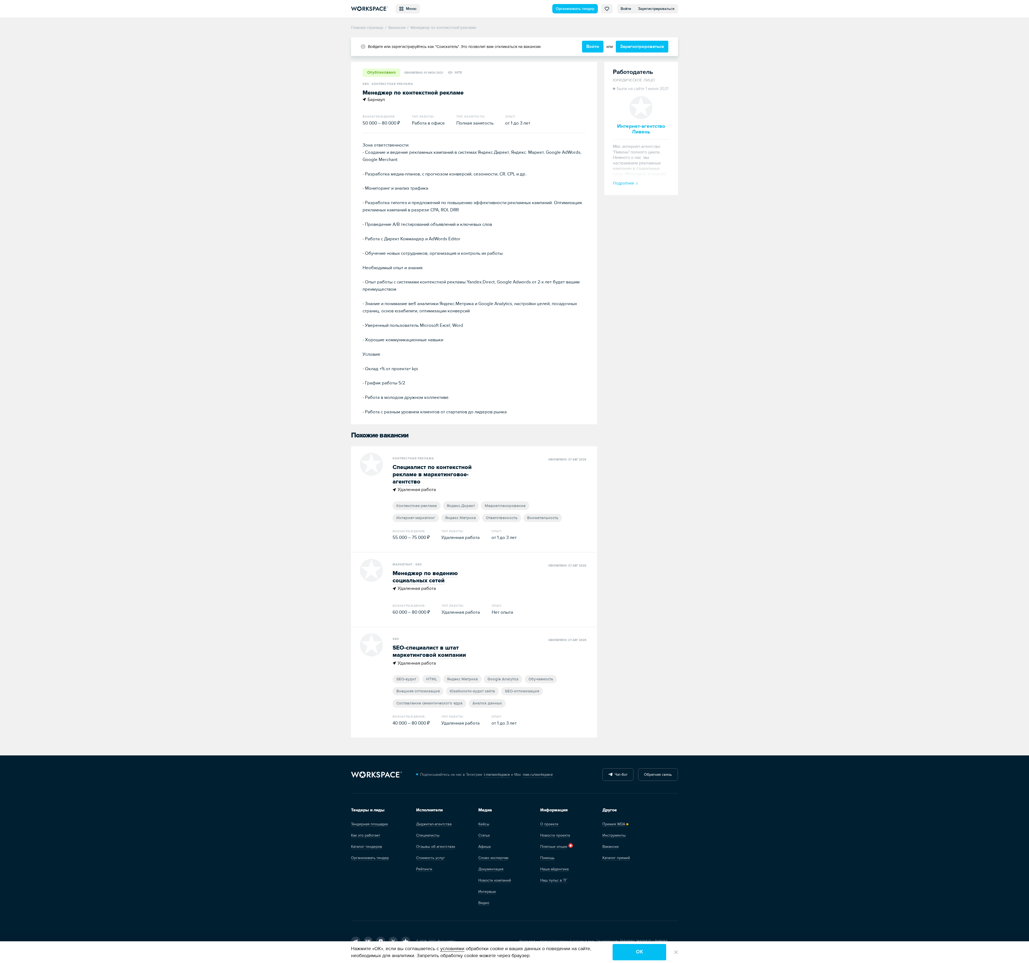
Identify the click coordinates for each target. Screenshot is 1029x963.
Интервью (487, 891)
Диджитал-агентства (434, 824)
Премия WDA (613, 824)
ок (639, 952)
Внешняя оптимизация (418, 691)
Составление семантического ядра (429, 703)
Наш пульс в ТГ (553, 880)
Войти (626, 8)
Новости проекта (555, 835)
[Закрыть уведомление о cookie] (676, 952)
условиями (452, 948)
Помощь (547, 858)
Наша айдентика (554, 869)
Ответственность (501, 517)
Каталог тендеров (366, 846)
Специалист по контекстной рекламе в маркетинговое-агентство (432, 474)
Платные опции (553, 846)
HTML (431, 679)
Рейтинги (424, 869)
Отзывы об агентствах (435, 846)
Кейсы (483, 824)
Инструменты (614, 835)
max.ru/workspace (538, 774)
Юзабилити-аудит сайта (472, 691)
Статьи (484, 835)
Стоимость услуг (430, 858)
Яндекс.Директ (461, 505)
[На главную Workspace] (376, 774)
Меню (410, 8)
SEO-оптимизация (522, 691)
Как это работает (365, 835)
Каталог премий (616, 858)
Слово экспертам (493, 858)
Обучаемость (540, 679)
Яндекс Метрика (460, 517)
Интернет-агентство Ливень (641, 128)
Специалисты (427, 835)
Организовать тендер (575, 8)
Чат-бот (620, 774)
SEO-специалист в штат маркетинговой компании (429, 651)
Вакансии (610, 846)
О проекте (549, 824)
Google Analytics (503, 679)
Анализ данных (487, 703)
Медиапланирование (505, 505)
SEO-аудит (406, 679)
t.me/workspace (497, 774)
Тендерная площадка (369, 824)
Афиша (484, 846)
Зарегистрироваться (656, 8)
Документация (491, 869)
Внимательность (542, 517)
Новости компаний (494, 880)
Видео (483, 903)
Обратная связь (658, 774)
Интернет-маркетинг (415, 517)
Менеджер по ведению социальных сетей (425, 577)
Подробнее (623, 183)
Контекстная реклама (416, 505)
